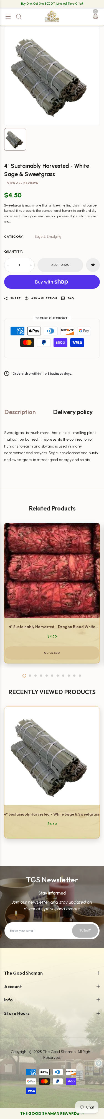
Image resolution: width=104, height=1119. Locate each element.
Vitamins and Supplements (32, 326)
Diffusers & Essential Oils (30, 60)
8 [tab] (63, 675)
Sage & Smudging (25, 50)
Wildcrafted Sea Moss (27, 296)
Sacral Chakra (21, 122)
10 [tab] (74, 675)
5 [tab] (46, 675)
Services (16, 409)
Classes (15, 398)
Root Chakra (19, 111)
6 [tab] (52, 675)
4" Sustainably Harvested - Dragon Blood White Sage (52, 627)
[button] (52, 1113)
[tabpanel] (52, 593)
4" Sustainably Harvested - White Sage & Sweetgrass (52, 814)
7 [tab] (58, 675)
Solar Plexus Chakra (26, 132)
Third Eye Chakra (24, 162)
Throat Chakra (21, 152)
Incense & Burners (25, 40)
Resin (13, 81)
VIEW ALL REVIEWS (22, 182)
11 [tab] (80, 675)
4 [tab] (41, 675)
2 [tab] (30, 675)
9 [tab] (69, 675)
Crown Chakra (21, 173)
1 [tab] (24, 675)
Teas (13, 306)
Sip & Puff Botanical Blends (32, 316)
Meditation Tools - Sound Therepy (38, 217)
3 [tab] (35, 675)
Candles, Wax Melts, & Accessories (38, 70)
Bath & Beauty (21, 286)
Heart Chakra (20, 142)
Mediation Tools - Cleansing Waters (39, 227)
